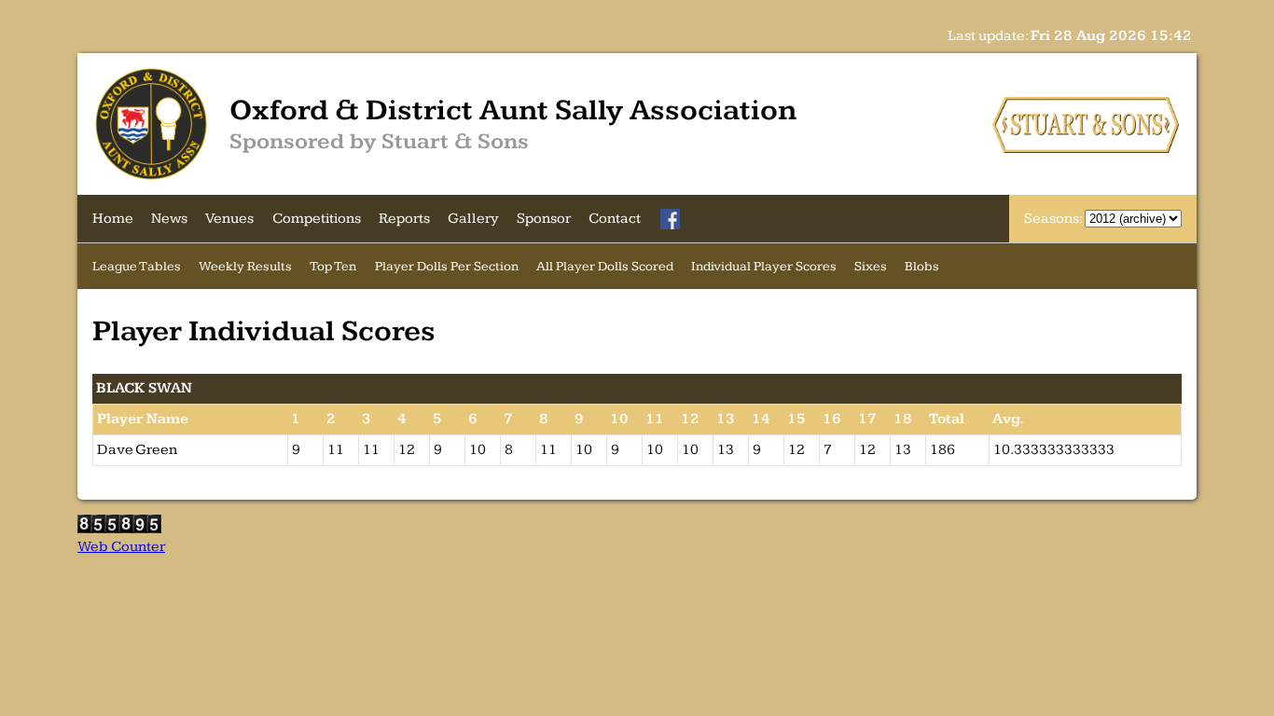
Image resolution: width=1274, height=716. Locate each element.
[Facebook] (670, 219)
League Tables (136, 266)
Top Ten (333, 266)
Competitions (316, 218)
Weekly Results (245, 266)
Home (112, 218)
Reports (404, 218)
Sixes (870, 266)
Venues (229, 218)
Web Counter (121, 547)
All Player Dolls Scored (604, 266)
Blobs (922, 266)
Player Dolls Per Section (447, 266)
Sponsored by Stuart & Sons (379, 142)
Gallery (473, 218)
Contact (615, 218)
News (169, 218)
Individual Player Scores (764, 266)
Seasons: (1054, 218)
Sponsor (544, 218)
